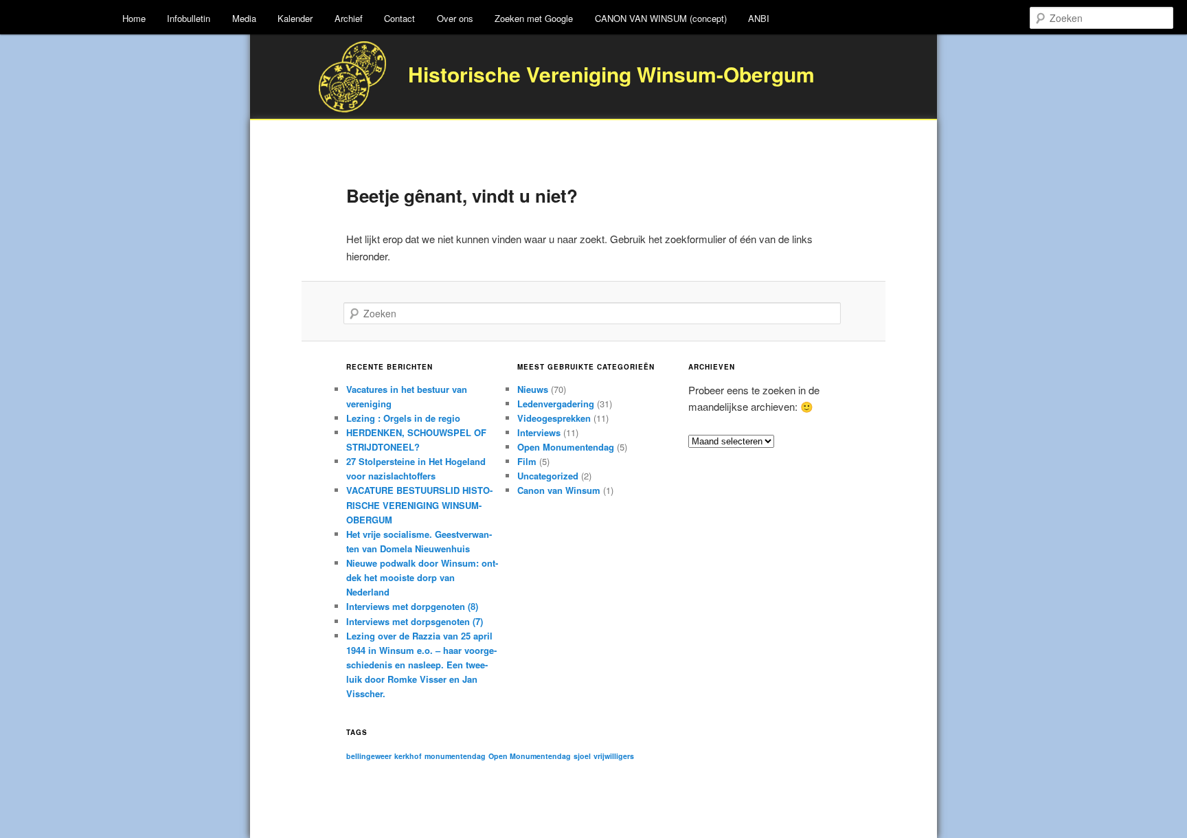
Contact (399, 18)
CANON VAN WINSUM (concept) (661, 18)
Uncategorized (547, 475)
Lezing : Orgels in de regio (403, 417)
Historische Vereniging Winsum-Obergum (611, 74)
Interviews (539, 432)
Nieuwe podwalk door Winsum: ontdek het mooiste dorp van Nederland (422, 577)
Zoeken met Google (534, 18)
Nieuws (532, 389)
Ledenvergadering (555, 403)
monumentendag (455, 756)
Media (244, 18)
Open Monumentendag (565, 446)
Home (134, 18)
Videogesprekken (554, 417)
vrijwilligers (614, 756)
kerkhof (408, 756)
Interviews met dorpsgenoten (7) (414, 621)
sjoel (582, 756)
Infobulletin (188, 18)
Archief (349, 18)
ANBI (758, 18)
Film (526, 461)
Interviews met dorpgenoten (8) (412, 606)
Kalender (295, 18)
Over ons (455, 18)
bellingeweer (369, 756)
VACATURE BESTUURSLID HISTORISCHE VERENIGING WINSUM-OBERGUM (419, 504)
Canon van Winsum (558, 490)
